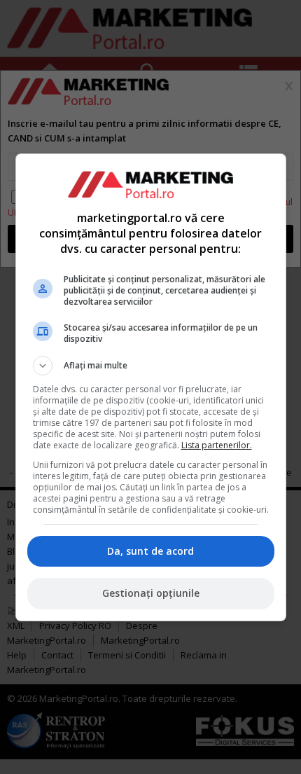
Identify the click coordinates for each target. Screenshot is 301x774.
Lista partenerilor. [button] (216, 445)
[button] (151, 365)
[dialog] (150, 387)
